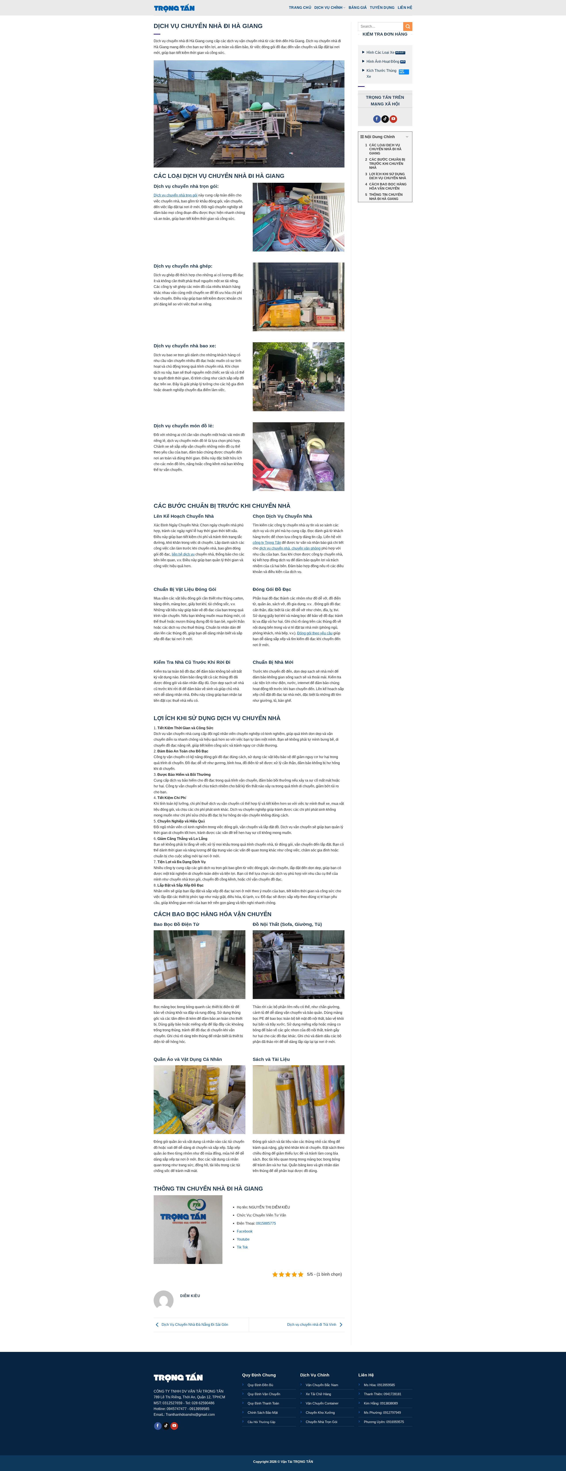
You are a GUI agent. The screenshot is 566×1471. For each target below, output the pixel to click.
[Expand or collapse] (407, 137)
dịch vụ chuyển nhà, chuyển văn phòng (290, 548)
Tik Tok (242, 1247)
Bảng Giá (358, 8)
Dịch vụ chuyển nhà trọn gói (175, 195)
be (248, 1239)
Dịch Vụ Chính (328, 8)
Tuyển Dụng (382, 8)
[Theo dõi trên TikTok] (385, 119)
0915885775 (266, 1223)
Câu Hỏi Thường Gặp (261, 1422)
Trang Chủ (300, 8)
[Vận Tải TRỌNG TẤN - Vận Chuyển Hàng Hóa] (174, 8)
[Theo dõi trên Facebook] (377, 119)
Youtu (241, 1239)
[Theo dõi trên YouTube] (393, 119)
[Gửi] (407, 26)
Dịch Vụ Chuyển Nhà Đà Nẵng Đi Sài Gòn (194, 1324)
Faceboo (244, 1231)
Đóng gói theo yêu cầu (315, 633)
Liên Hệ (405, 8)
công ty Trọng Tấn (267, 542)
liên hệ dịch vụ (183, 554)
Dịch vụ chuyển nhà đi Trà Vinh (312, 1324)
